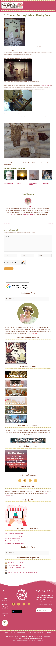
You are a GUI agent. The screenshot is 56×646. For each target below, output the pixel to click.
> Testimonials (5, 613)
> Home (5, 598)
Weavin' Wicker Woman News (29, 214)
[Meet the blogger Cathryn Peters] (28, 313)
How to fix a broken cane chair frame (14, 533)
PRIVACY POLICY (10, 632)
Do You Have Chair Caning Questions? (14, 543)
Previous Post (6, 223)
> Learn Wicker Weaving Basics (45, 602)
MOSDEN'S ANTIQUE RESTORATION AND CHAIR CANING (22, 572)
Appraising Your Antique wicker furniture (14, 540)
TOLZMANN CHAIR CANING (15, 570)
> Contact (5, 600)
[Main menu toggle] (53, 5)
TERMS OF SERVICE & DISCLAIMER (26, 632)
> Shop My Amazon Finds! (45, 604)
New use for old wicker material (12, 538)
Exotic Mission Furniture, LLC (15, 565)
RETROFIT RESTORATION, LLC (16, 562)
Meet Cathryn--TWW (32, 333)
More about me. (11, 214)
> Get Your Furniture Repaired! (44, 597)
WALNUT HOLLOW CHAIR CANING (16, 567)
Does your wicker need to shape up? (14, 536)
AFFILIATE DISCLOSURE (44, 632)
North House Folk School (46, 85)
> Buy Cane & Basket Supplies (44, 599)
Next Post (51, 223)
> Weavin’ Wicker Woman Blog (45, 595)
